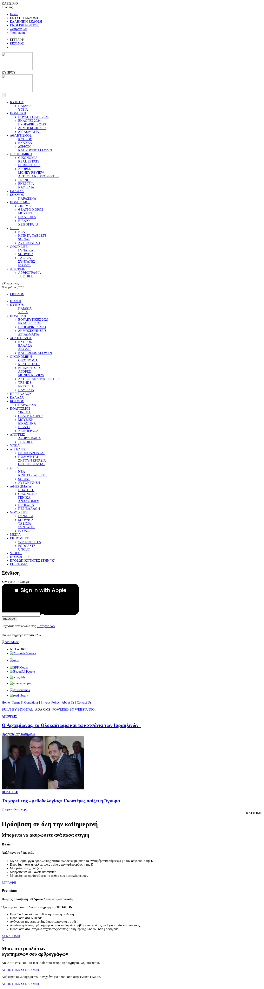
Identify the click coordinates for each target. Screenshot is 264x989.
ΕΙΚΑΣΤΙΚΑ (27, 217)
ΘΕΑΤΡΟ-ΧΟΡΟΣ (30, 209)
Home (14, 14)
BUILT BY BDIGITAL (17, 709)
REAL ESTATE (29, 161)
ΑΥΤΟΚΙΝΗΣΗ (29, 243)
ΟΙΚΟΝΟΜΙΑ (28, 157)
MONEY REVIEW (31, 172)
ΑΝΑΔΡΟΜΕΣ (28, 501)
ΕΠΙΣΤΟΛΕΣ (19, 564)
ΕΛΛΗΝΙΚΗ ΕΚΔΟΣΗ (26, 21)
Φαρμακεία (17, 32)
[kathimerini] (19, 667)
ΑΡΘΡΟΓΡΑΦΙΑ (29, 272)
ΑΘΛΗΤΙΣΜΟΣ (21, 135)
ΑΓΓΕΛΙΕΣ (18, 449)
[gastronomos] (20, 690)
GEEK (14, 228)
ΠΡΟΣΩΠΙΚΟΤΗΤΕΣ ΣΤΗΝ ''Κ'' (32, 560)
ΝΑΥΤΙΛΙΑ (26, 187)
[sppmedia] (10, 642)
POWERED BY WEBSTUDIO (73, 709)
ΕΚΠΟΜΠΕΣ (19, 538)
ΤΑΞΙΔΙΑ (24, 258)
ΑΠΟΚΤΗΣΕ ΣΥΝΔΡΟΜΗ (20, 969)
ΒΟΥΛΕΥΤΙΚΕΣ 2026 (33, 117)
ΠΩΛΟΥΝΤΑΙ (28, 456)
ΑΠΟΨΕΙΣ (17, 269)
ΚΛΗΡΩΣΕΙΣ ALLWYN (35, 150)
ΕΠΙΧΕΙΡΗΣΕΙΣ (29, 165)
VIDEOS (16, 553)
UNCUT (24, 549)
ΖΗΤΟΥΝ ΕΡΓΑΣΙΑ (32, 460)
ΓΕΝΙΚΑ (24, 497)
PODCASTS (26, 545)
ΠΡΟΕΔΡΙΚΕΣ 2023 (32, 124)
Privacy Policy (50, 702)
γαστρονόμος (18, 29)
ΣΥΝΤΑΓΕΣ (26, 261)
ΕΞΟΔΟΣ (24, 265)
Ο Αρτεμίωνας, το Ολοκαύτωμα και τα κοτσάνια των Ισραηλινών (71, 725)
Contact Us (84, 702)
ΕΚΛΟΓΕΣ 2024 (29, 120)
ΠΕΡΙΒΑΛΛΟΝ (21, 393)
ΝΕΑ (21, 232)
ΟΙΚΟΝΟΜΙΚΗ (21, 154)
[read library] (19, 695)
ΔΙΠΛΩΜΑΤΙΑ (28, 131)
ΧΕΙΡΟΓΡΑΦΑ (28, 224)
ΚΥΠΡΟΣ (17, 102)
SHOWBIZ (25, 254)
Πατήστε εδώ (46, 626)
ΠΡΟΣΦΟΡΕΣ (19, 557)
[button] (40, 590)
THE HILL (25, 276)
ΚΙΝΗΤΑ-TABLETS (32, 235)
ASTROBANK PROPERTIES (38, 176)
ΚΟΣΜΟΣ (17, 194)
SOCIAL (24, 239)
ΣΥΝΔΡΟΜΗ (11, 936)
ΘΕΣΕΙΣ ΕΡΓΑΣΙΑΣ (31, 464)
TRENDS (24, 180)
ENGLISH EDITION (24, 25)
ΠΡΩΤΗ (15, 301)
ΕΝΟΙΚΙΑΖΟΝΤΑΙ (31, 453)
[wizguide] (17, 677)
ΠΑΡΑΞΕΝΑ (27, 198)
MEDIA (15, 534)
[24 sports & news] (23, 653)
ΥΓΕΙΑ (23, 109)
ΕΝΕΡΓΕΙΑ (26, 183)
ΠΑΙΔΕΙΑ (25, 106)
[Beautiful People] (22, 671)
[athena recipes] (21, 683)
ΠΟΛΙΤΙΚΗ (18, 113)
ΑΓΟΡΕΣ (24, 169)
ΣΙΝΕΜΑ (24, 206)
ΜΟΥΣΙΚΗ (26, 213)
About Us (68, 702)
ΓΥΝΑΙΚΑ (25, 250)
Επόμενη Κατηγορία (15, 809)
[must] (14, 660)
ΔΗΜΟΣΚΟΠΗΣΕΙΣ (32, 128)
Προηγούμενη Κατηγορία (18, 734)
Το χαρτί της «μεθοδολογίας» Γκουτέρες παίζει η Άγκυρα (61, 800)
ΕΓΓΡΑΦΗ (9, 882)
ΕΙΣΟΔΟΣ (17, 43)
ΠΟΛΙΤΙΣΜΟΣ (20, 202)
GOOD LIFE (19, 246)
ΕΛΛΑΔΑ (25, 143)
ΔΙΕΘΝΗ (24, 146)
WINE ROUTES (29, 542)
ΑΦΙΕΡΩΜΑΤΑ (20, 486)
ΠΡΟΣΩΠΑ (26, 505)
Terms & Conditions (25, 702)
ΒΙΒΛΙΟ (24, 220)
